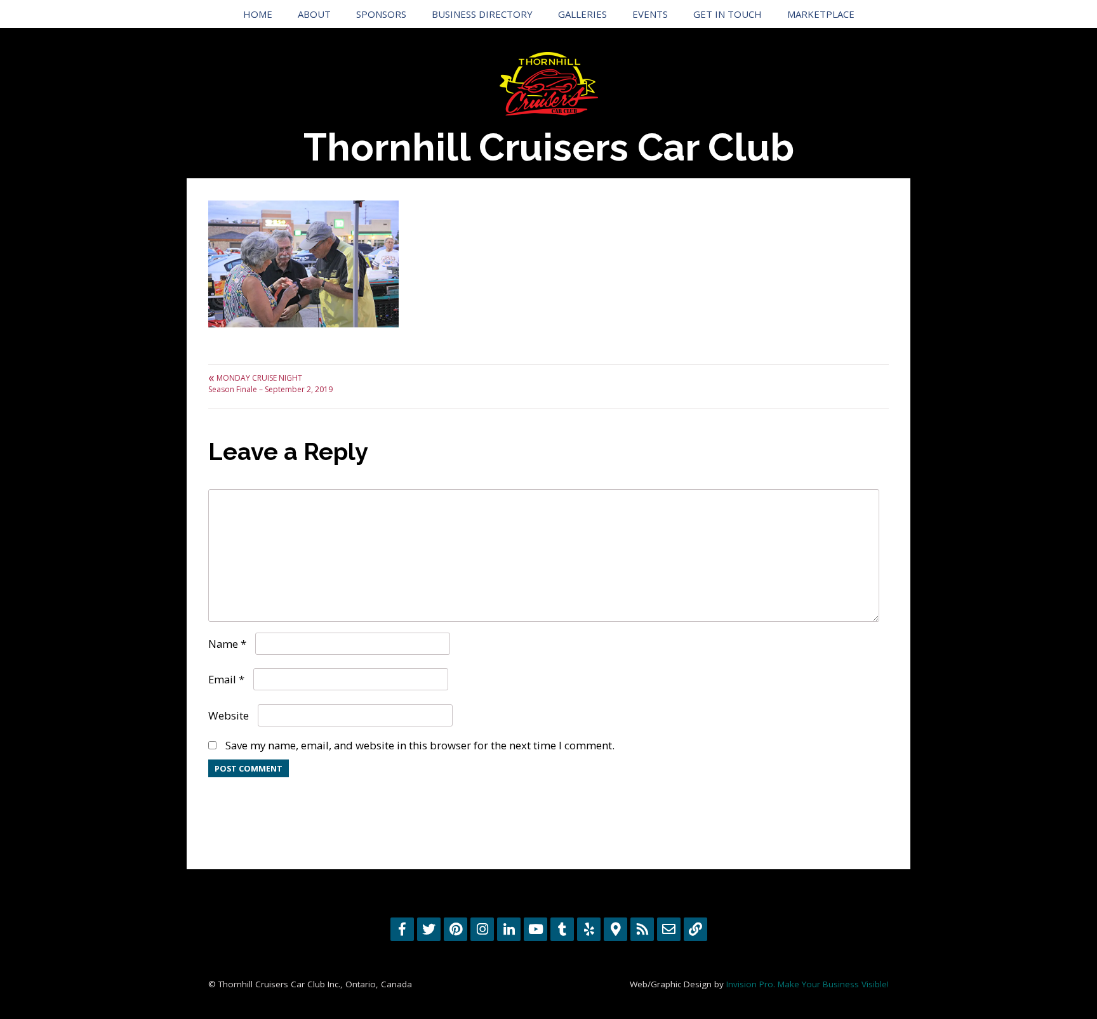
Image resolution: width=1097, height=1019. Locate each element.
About (314, 14)
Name (227, 643)
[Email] (669, 929)
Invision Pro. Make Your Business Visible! (807, 984)
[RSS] (642, 929)
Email (226, 679)
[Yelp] (589, 929)
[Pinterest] (455, 929)
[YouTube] (535, 929)
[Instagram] (482, 929)
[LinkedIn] (509, 929)
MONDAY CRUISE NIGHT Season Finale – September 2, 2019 (270, 383)
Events (650, 14)
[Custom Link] (695, 929)
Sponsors (381, 14)
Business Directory (482, 14)
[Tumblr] (562, 929)
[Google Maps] (615, 929)
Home (257, 14)
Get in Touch (727, 14)
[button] (303, 264)
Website (228, 715)
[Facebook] (402, 929)
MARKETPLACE (820, 14)
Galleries (582, 14)
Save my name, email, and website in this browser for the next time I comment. (420, 745)
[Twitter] (429, 929)
